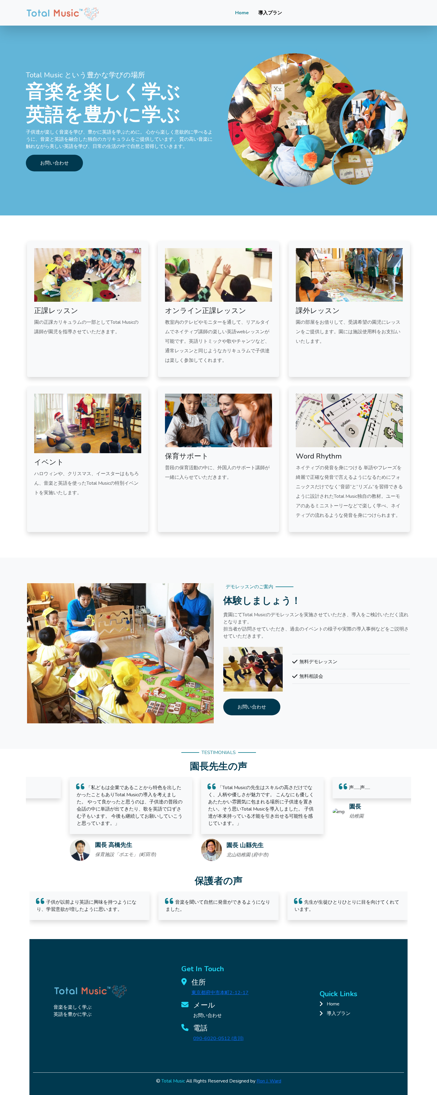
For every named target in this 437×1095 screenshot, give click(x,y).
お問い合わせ (54, 163)
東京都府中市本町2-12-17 (220, 992)
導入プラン (270, 13)
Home (242, 13)
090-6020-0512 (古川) (218, 1038)
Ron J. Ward (269, 1081)
